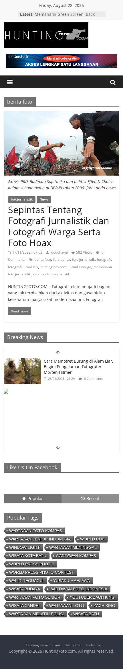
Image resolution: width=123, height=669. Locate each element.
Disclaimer (73, 645)
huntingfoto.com (53, 267)
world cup (92, 539)
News (43, 199)
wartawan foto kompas (35, 530)
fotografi (104, 259)
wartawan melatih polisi (36, 614)
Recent (93, 498)
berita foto (42, 259)
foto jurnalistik (83, 259)
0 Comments (93, 378)
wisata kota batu (27, 555)
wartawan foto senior (34, 597)
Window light (24, 547)
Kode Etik (93, 645)
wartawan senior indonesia (40, 539)
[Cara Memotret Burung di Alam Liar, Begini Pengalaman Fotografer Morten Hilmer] (22, 361)
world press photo (31, 564)
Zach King (104, 605)
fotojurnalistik (22, 199)
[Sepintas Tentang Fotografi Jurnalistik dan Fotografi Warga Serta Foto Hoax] (61, 115)
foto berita (61, 259)
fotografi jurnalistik (23, 267)
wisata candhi (24, 605)
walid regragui (26, 580)
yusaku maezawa (71, 580)
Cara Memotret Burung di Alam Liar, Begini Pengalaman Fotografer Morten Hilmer (78, 366)
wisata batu (86, 614)
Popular (35, 498)
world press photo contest (41, 572)
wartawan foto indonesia (78, 589)
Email (56, 645)
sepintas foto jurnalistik (51, 274)
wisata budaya (24, 589)
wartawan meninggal (73, 547)
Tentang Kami (37, 645)
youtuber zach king (92, 597)
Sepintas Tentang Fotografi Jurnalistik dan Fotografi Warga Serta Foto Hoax (58, 226)
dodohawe (60, 252)
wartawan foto (66, 605)
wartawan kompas (76, 555)
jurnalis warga (80, 267)
